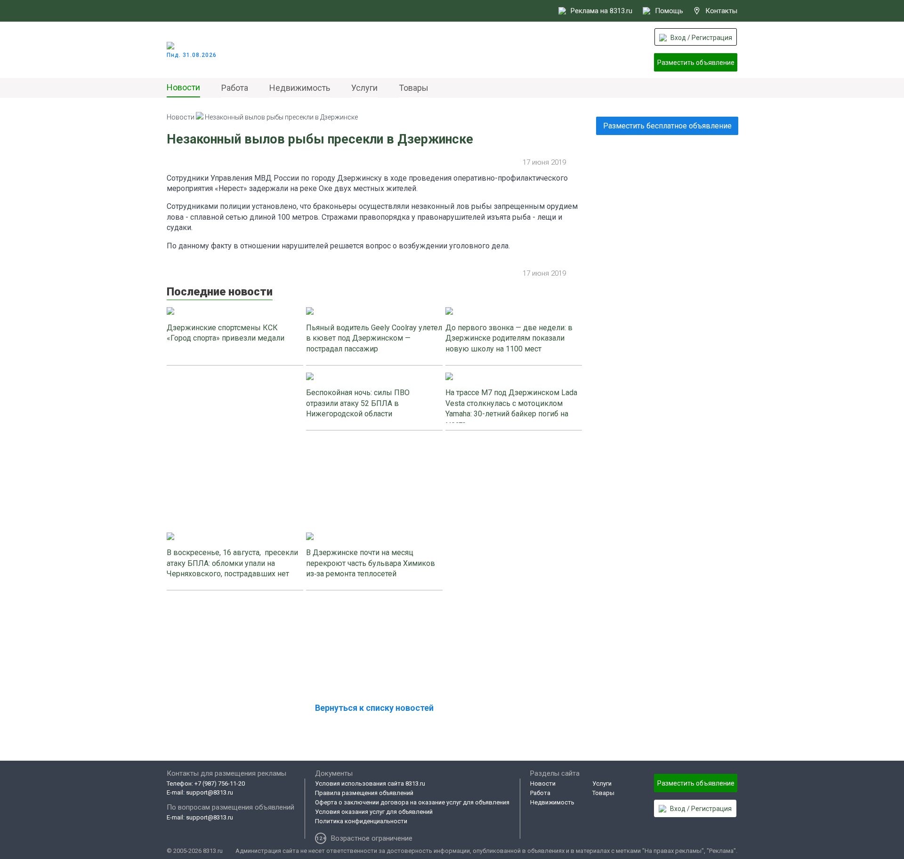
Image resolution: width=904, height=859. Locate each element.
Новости (183, 87)
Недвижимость (299, 88)
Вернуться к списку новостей (374, 708)
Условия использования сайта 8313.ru (370, 783)
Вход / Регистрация (701, 37)
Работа (234, 88)
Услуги (364, 88)
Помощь (669, 11)
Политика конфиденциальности (361, 821)
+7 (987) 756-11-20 (219, 783)
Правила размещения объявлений (364, 792)
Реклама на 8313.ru (601, 11)
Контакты (721, 11)
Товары (413, 88)
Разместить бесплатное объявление (667, 125)
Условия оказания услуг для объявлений (374, 811)
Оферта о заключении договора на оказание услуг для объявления (412, 802)
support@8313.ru (209, 792)
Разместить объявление (695, 62)
